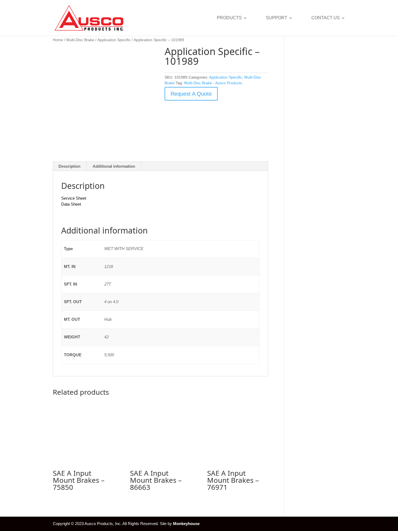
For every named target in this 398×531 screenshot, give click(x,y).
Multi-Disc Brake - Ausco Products (213, 83)
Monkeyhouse (186, 523)
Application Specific (114, 40)
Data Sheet (71, 204)
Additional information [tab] (114, 166)
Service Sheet (73, 198)
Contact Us (325, 18)
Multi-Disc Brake (80, 40)
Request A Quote (191, 94)
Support (276, 18)
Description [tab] (69, 166)
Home (58, 40)
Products (229, 18)
